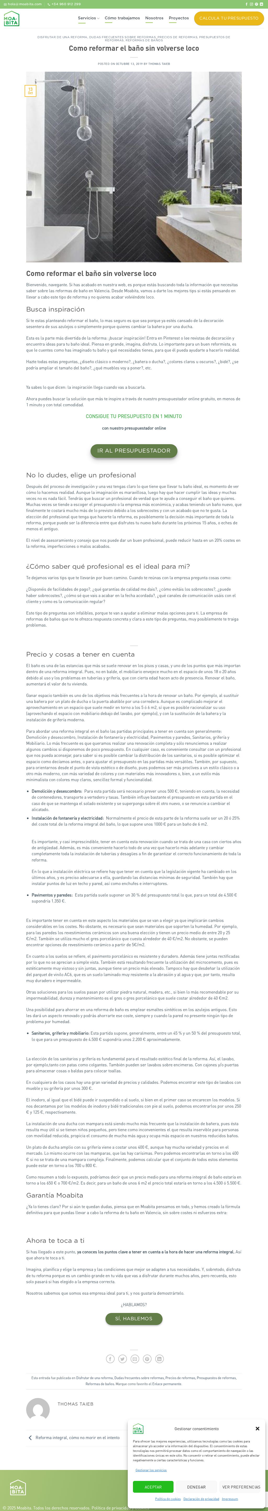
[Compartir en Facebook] (110, 1359)
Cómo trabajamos (122, 18)
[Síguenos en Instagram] (251, 4)
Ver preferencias (241, 1487)
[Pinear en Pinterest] (147, 1359)
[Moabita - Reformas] (11, 18)
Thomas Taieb (159, 64)
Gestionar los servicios (151, 1470)
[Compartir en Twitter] (122, 1359)
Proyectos (179, 18)
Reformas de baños (144, 40)
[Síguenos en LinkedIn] (261, 4)
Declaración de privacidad (201, 1499)
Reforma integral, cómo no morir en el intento (77, 1437)
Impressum (230, 1499)
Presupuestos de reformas (216, 1378)
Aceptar (153, 1487)
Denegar (196, 1487)
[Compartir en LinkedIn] (159, 1359)
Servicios (87, 18)
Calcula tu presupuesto (229, 18)
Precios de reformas (177, 37)
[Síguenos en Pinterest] (256, 4)
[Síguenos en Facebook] (246, 4)
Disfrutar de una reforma (62, 37)
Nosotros (154, 18)
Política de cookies (168, 1499)
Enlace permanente (166, 1384)
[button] (257, 1428)
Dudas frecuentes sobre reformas (122, 37)
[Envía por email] (135, 1359)
